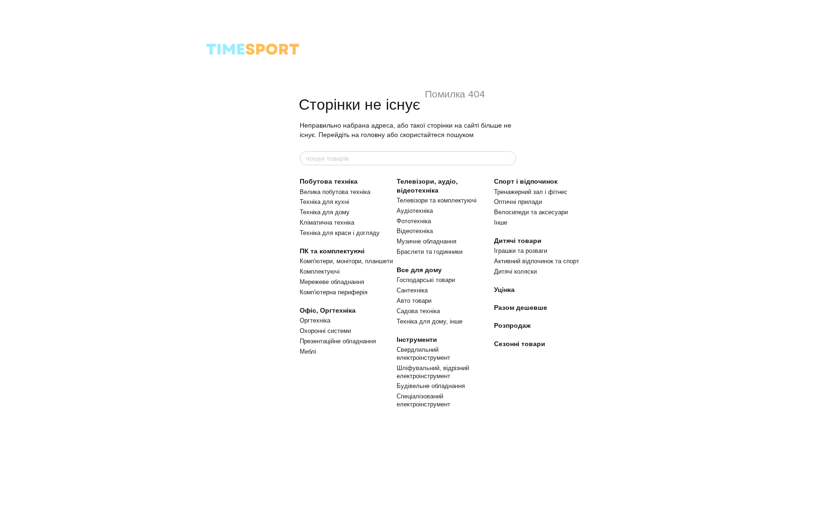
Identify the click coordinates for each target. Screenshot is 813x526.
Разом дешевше (520, 307)
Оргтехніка (315, 320)
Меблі (308, 351)
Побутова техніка (329, 181)
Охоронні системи (325, 330)
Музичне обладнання (426, 241)
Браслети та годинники (429, 251)
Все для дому (419, 270)
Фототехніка (414, 221)
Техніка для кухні (324, 201)
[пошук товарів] (508, 158)
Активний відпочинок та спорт (536, 261)
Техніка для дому (325, 212)
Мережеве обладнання (332, 281)
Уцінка (504, 289)
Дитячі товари (518, 240)
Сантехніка (412, 290)
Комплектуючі (320, 271)
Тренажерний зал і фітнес (530, 191)
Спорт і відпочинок (526, 181)
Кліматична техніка (327, 222)
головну (373, 134)
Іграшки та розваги (520, 250)
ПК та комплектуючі (332, 251)
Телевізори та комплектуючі (437, 200)
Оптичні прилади (518, 201)
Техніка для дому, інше (429, 321)
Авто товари (414, 300)
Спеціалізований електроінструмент (423, 400)
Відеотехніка (415, 231)
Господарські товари (426, 279)
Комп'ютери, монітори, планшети (346, 261)
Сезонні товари (519, 344)
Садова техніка (418, 311)
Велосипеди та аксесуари (531, 212)
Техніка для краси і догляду (340, 232)
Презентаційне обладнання (338, 341)
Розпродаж (512, 325)
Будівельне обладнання (431, 385)
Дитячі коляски (515, 271)
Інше (500, 222)
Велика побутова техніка (335, 191)
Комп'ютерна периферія (333, 292)
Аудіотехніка (415, 210)
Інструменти (417, 339)
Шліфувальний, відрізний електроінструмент (433, 372)
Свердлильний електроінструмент (423, 353)
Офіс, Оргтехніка (328, 310)
